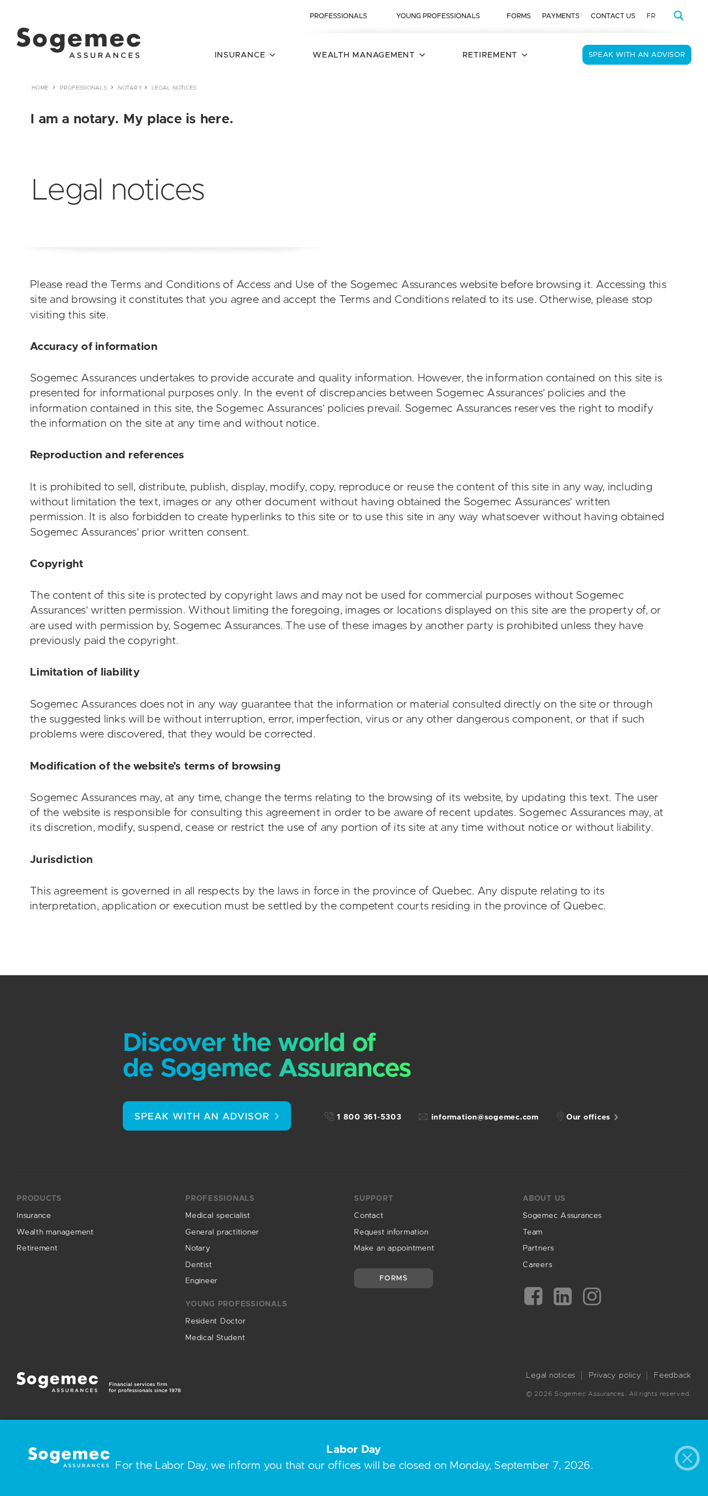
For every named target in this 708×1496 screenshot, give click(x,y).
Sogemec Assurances (562, 1216)
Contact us (613, 16)
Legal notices (551, 1375)
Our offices (588, 1117)
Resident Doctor (215, 1321)
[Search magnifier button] (679, 15)
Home (40, 88)
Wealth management (55, 1232)
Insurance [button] (240, 55)
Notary (130, 88)
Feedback (672, 1375)
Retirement (37, 1248)
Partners (538, 1248)
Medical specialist (218, 1216)
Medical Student (215, 1338)
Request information (391, 1232)
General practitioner (222, 1232)
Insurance (34, 1216)
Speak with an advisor (637, 55)
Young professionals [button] (438, 16)
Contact (368, 1216)
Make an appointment (394, 1248)
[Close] (690, 1461)
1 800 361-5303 (369, 1117)
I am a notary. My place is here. (131, 119)
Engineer (201, 1281)
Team (533, 1232)
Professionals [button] (338, 16)
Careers (537, 1265)
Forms (519, 16)
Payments (561, 16)
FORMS (393, 1278)
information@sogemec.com (485, 1117)
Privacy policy (615, 1375)
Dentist (198, 1265)
